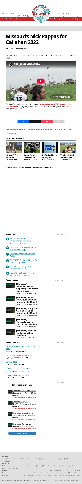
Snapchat (61, 475)
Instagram (38, 475)
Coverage (17, 466)
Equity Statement (45, 459)
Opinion (39, 466)
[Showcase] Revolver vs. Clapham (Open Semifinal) (26, 333)
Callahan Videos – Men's (55, 129)
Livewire (20, 48)
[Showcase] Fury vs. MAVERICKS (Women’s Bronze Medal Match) (26, 299)
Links (29, 466)
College (17, 19)
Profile (62, 466)
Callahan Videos (41, 129)
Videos (69, 19)
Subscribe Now (22, 433)
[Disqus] (41, 199)
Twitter (44, 475)
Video (25, 48)
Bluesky (50, 475)
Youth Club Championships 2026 (19, 355)
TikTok (55, 475)
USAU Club (17, 364)
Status (78, 459)
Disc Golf (66, 14)
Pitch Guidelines (70, 459)
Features (4, 466)
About (54, 14)
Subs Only (75, 19)
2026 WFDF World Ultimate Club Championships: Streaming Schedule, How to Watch (22, 240)
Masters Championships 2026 (18, 368)
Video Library (7, 461)
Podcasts (64, 19)
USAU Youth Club (19, 358)
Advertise (10, 459)
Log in (78, 16)
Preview (56, 466)
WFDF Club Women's (33, 304)
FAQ (71, 473)
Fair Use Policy (56, 459)
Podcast (50, 466)
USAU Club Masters (19, 371)
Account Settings (58, 473)
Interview (24, 466)
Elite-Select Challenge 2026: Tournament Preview (20, 267)
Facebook (31, 475)
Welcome (29, 473)
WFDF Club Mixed (32, 315)
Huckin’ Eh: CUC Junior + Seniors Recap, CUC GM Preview (23, 274)
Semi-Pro (5, 19)
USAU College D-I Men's (18, 129)
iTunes (74, 475)
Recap (73, 466)
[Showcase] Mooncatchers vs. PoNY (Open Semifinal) (27, 321)
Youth (23, 19)
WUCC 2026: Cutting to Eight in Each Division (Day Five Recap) (24, 261)
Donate (30, 459)
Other (45, 466)
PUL (64, 470)
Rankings (57, 19)
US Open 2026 (11, 362)
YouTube (23, 475)
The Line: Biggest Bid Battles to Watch (22, 254)
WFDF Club (19, 351)
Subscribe (77, 473)
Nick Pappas (67, 129)
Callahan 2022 (31, 129)
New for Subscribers (40, 473)
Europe (29, 19)
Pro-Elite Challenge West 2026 (18, 375)
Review (4, 468)
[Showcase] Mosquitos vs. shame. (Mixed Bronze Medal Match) (27, 310)
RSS (78, 475)
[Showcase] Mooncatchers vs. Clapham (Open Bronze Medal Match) (27, 287)
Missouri (9, 55)
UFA (60, 470)
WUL (68, 470)
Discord (60, 14)
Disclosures (23, 459)
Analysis (11, 466)
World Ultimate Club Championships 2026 (13, 14)
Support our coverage (67, 16)
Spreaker (68, 475)
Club (11, 19)
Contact (16, 459)
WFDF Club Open (31, 293)
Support (66, 473)
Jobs (62, 459)
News (52, 19)
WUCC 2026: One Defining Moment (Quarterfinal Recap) (24, 248)
